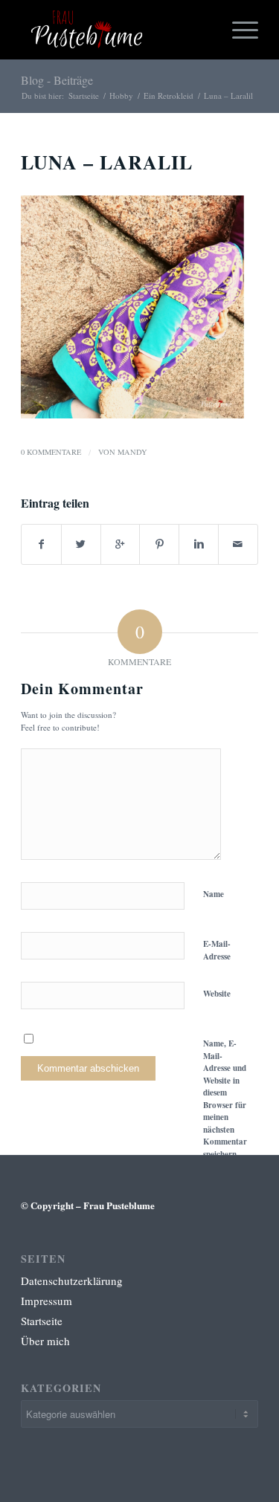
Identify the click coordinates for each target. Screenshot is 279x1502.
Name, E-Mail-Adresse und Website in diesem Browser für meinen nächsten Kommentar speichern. (225, 1099)
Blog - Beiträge (57, 80)
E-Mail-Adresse (217, 950)
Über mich (45, 1340)
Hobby (121, 95)
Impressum (46, 1300)
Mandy (132, 452)
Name (213, 894)
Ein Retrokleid (168, 95)
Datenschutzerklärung (72, 1280)
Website (217, 994)
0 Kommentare (51, 452)
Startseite (83, 95)
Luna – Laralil (107, 162)
